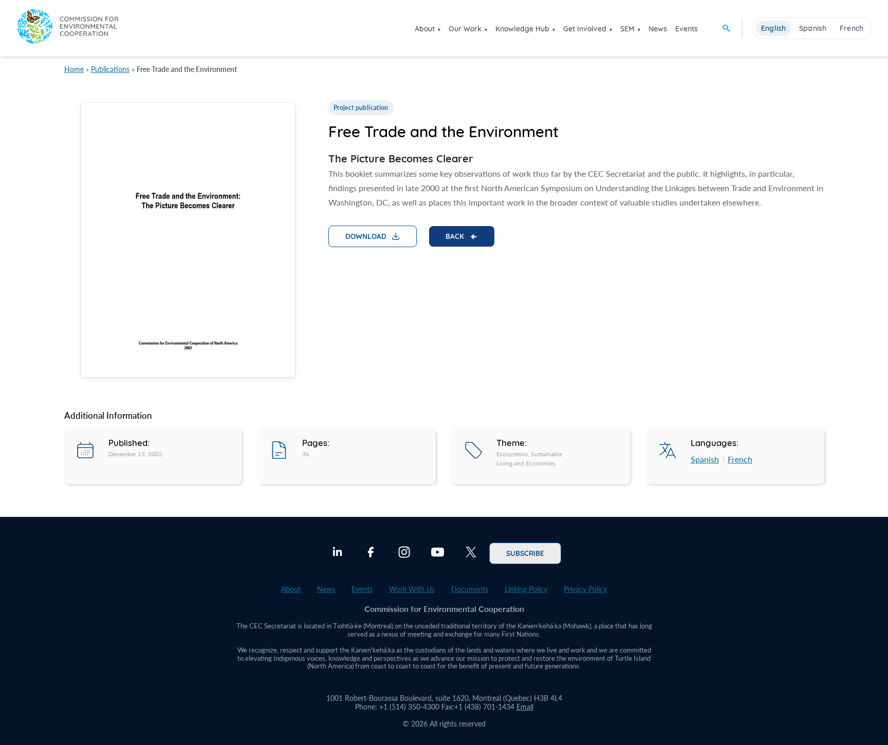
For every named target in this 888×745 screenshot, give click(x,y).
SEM (627, 28)
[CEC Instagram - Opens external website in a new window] (404, 553)
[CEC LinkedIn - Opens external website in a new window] (337, 553)
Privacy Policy (585, 589)
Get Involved (584, 28)
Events (686, 28)
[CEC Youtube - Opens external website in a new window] (437, 553)
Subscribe (525, 553)
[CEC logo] (67, 28)
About (425, 28)
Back (455, 236)
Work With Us (412, 589)
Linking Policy (526, 589)
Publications (110, 69)
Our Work (465, 28)
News (658, 28)
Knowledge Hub (522, 28)
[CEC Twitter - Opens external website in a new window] (471, 553)
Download (365, 236)
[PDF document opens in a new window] (188, 241)
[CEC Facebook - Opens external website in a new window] (370, 553)
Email (524, 707)
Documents (469, 589)
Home (74, 69)
